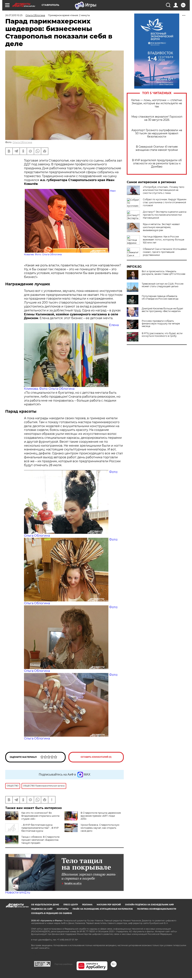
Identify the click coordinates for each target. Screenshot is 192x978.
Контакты (62, 909)
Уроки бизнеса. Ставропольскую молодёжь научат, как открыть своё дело (100, 827)
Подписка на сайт (41, 909)
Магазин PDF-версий (109, 904)
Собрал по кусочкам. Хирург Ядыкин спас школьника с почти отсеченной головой (164, 202)
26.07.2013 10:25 (13, 15)
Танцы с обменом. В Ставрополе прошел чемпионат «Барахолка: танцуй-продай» (40, 839)
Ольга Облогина (22, 142)
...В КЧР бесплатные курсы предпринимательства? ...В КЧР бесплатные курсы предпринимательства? (32, 829)
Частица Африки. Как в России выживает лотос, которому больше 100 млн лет (163, 239)
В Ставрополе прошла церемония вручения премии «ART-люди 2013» (101, 815)
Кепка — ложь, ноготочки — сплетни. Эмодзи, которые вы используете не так (156, 103)
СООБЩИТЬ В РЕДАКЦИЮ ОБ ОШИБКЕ (51, 913)
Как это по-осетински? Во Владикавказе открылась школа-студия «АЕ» (40, 815)
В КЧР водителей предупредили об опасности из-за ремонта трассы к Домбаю (157, 163)
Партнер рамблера (63, 964)
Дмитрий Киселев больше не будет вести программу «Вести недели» (162, 310)
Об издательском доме (45, 904)
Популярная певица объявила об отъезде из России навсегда (160, 297)
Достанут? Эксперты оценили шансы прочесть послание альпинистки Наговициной (164, 214)
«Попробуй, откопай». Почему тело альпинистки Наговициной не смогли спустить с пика (163, 190)
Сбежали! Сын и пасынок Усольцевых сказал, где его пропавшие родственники (165, 252)
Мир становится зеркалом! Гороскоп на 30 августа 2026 (156, 118)
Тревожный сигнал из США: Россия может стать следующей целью (162, 285)
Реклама (87, 904)
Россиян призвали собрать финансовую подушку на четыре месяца (161, 324)
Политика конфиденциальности (156, 909)
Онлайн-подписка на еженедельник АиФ (149, 904)
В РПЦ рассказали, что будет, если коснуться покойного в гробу (162, 334)
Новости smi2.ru (17, 892)
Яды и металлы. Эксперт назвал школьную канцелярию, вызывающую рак (161, 227)
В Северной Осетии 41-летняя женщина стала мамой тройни (157, 148)
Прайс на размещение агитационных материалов (103, 909)
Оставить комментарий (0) (96, 757)
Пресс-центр (70, 904)
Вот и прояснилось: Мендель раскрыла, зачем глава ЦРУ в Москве (163, 272)
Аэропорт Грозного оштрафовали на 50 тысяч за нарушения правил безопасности (156, 133)
